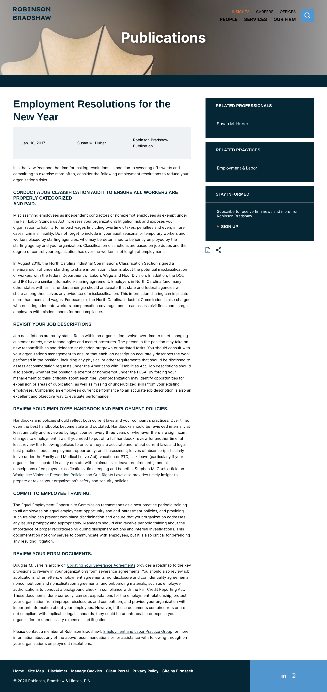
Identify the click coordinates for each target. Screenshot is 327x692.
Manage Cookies (86, 671)
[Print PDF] (208, 250)
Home (18, 671)
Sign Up (229, 226)
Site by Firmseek (177, 671)
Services (255, 19)
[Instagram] (294, 676)
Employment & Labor (237, 168)
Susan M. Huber (232, 123)
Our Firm (284, 19)
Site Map (36, 671)
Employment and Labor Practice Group (137, 631)
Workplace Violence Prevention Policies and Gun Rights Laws (68, 475)
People (229, 19)
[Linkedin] (283, 676)
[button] (218, 250)
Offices (288, 11)
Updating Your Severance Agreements (101, 565)
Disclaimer (57, 671)
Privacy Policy (145, 671)
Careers (264, 11)
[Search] (307, 15)
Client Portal (117, 671)
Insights (241, 11)
